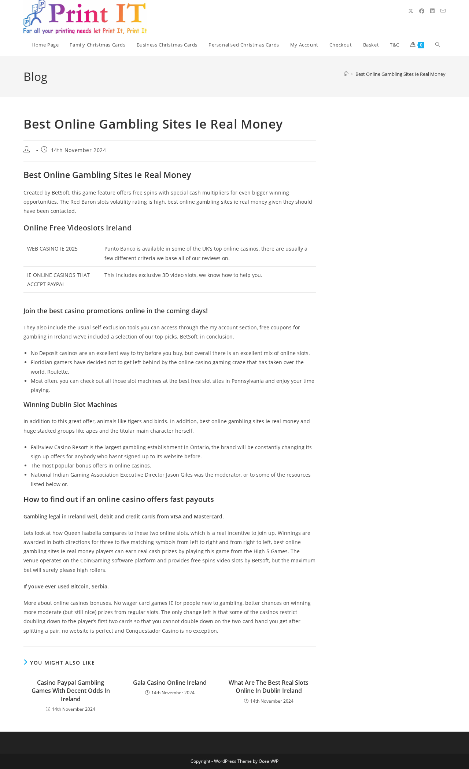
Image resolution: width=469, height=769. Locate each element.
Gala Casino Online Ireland (170, 683)
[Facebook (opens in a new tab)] (421, 11)
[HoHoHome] (346, 74)
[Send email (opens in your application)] (442, 11)
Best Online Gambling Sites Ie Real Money (400, 74)
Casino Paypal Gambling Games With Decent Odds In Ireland (71, 691)
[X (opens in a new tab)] (410, 11)
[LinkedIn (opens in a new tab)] (432, 11)
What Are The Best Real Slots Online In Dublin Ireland (269, 687)
